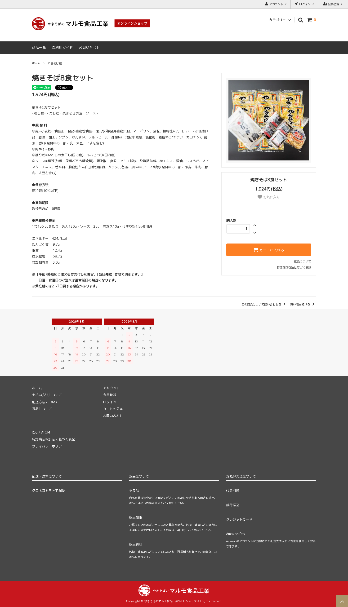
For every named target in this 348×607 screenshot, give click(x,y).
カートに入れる (271, 250)
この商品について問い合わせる (261, 304)
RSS (35, 432)
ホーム (36, 63)
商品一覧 (39, 47)
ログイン (305, 4)
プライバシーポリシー (48, 446)
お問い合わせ (89, 47)
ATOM (45, 432)
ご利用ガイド (62, 47)
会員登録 (333, 4)
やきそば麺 (55, 63)
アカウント (276, 4)
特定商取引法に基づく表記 (294, 268)
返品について (302, 261)
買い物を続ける (300, 304)
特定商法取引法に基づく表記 (53, 439)
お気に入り (271, 197)
